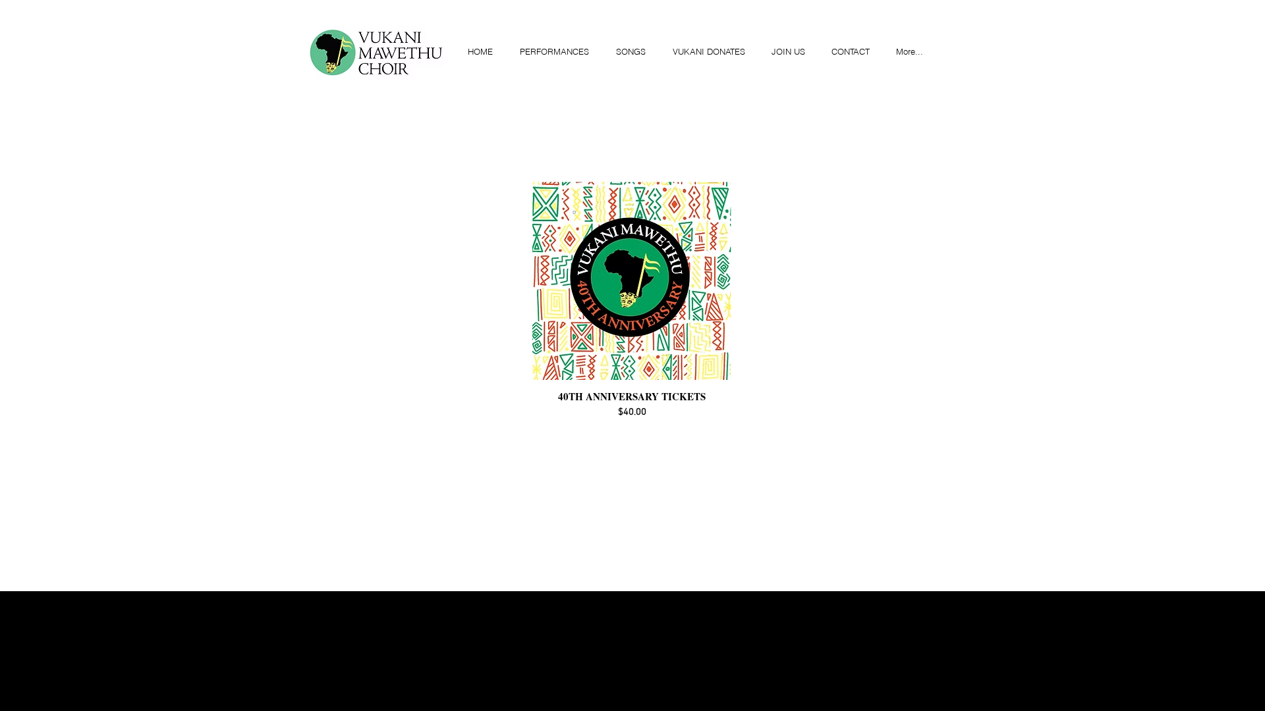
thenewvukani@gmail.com (753, 597)
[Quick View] (631, 280)
